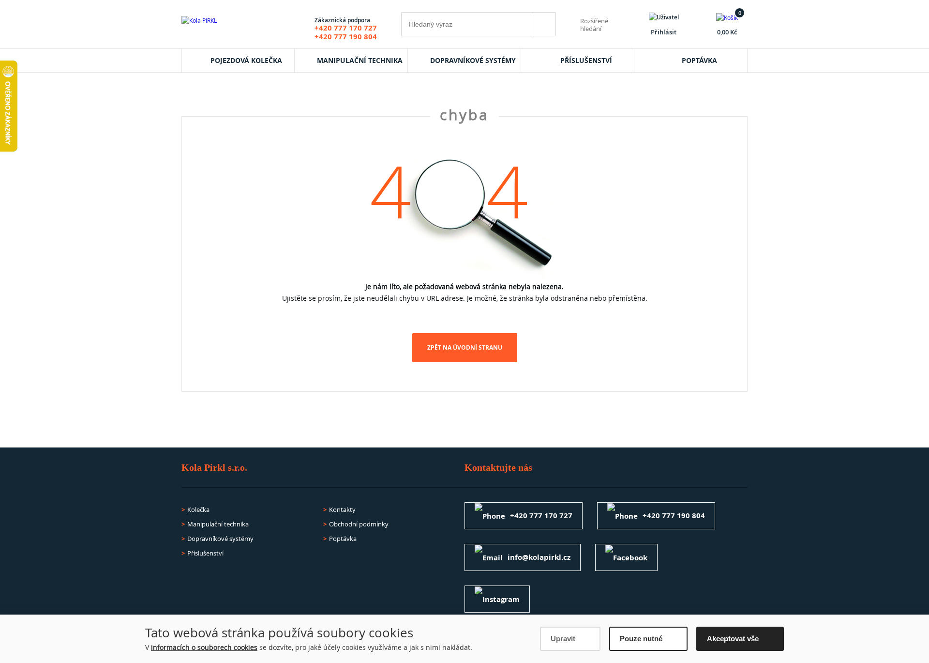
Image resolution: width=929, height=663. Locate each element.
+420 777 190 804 (346, 36)
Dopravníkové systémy (473, 60)
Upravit (563, 638)
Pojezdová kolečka (246, 60)
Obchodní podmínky (359, 524)
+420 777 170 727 (346, 28)
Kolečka (198, 509)
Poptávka (699, 60)
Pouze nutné (641, 638)
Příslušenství (586, 60)
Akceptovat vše (733, 638)
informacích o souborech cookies (204, 647)
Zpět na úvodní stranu (464, 347)
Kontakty (342, 509)
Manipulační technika (360, 60)
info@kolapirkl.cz (539, 557)
